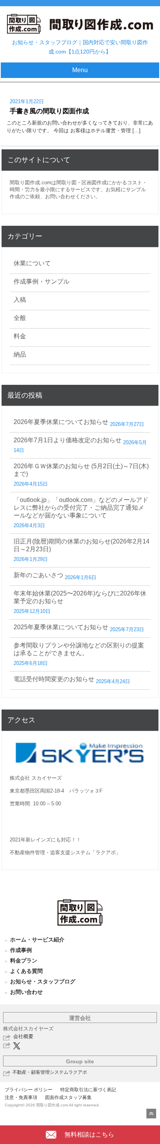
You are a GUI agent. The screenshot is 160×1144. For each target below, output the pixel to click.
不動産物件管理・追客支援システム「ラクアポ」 (65, 852)
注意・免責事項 (21, 1097)
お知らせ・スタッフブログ (42, 981)
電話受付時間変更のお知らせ (54, 679)
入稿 (20, 299)
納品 (20, 354)
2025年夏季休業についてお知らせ (61, 627)
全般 (20, 318)
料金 (20, 336)
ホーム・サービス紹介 (37, 939)
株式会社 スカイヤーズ (36, 778)
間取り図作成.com (30, 182)
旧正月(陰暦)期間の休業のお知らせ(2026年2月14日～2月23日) (82, 545)
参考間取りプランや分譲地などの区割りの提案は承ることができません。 (79, 649)
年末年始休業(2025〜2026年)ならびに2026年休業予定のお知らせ (80, 597)
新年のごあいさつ (38, 575)
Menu (80, 70)
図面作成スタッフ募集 (68, 1097)
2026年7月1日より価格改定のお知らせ (68, 440)
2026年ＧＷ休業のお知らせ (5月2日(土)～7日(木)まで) (81, 470)
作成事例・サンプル (42, 281)
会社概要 (23, 1036)
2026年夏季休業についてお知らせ (61, 422)
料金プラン (23, 960)
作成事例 (21, 950)
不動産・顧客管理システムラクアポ (49, 1072)
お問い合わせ (26, 992)
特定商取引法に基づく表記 (88, 1089)
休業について (32, 263)
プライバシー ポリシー (28, 1089)
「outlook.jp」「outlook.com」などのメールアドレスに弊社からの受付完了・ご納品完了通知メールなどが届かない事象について (81, 508)
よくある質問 (26, 971)
